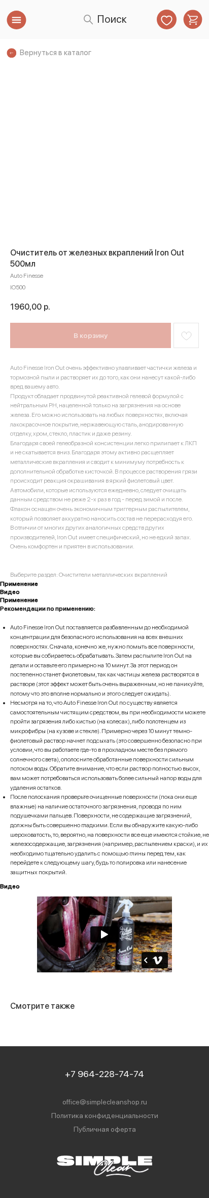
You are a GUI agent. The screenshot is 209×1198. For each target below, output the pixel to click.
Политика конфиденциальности (104, 1115)
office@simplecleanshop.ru (104, 1102)
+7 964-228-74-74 (104, 1073)
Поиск (112, 19)
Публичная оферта (105, 1129)
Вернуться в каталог (55, 52)
